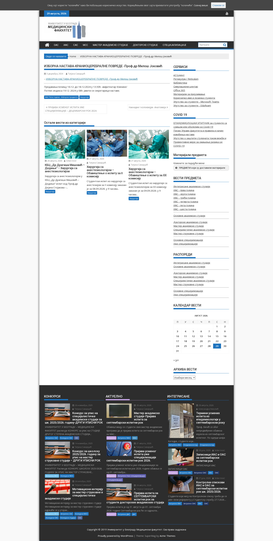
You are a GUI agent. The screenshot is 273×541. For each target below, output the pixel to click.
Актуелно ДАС (124, 514)
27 (201, 346)
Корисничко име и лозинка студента (194, 97)
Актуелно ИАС (175, 445)
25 (185, 346)
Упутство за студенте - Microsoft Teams (196, 101)
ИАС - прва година (183, 190)
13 (201, 336)
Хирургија (84, 97)
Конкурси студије (68, 518)
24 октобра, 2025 (82, 481)
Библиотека (180, 82)
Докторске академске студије (190, 222)
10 (177, 336)
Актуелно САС (52, 438)
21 (209, 341)
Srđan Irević (71, 160)
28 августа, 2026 (54, 160)
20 (201, 341)
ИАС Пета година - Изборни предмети (61, 97)
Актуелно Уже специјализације (131, 476)
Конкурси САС (66, 438)
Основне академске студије (189, 215)
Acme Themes (167, 535)
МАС (135, 438)
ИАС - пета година (183, 205)
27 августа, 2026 (96, 158)
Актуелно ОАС (200, 472)
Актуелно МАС (124, 438)
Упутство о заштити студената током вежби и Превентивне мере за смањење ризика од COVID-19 (199, 142)
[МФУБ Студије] (47, 44)
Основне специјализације (188, 239)
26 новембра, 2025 (83, 405)
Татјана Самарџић (76, 73)
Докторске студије (145, 45)
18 (185, 341)
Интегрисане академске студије (191, 186)
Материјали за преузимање (189, 94)
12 (193, 336)
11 (185, 336)
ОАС (56, 45)
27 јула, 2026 (204, 478)
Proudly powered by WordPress (115, 535)
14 (209, 336)
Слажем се (218, 5)
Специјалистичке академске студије (194, 229)
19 (193, 341)
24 (177, 346)
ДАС (134, 514)
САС (75, 45)
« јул (176, 360)
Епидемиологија (191, 445)
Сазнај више (201, 5)
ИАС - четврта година (185, 201)
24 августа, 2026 (143, 485)
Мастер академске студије (110, 45)
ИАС (66, 45)
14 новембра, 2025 (83, 443)
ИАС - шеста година (184, 209)
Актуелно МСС (52, 476)
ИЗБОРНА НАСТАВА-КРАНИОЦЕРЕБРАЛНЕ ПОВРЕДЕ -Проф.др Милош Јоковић (92, 78)
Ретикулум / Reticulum (185, 78)
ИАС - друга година (184, 194)
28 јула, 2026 (204, 450)
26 (193, 346)
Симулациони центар (185, 86)
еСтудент (179, 75)
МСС (85, 45)
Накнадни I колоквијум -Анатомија (147, 107)
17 (177, 341)
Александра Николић (208, 409)
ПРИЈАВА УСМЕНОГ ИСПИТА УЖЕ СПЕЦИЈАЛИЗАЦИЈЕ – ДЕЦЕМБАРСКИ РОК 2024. (71, 109)
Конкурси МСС (67, 476)
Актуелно (111, 438)
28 (209, 346)
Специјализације (174, 45)
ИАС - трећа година (184, 197)
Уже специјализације (185, 243)
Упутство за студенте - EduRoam (192, 105)
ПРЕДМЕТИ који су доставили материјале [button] (202, 167)
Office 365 (179, 90)
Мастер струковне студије (188, 233)
